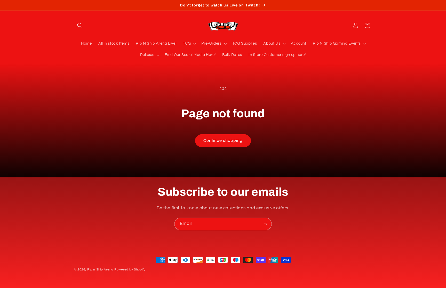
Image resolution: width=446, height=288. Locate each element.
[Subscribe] (266, 224)
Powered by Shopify (130, 269)
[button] (80, 25)
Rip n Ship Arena (100, 269)
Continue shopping (223, 140)
